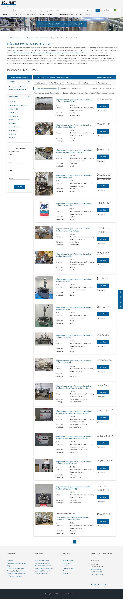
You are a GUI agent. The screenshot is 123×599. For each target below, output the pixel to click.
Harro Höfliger (25, 53)
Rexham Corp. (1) (14, 127)
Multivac (43, 53)
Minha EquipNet (68, 560)
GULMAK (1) (12, 113)
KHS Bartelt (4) (13, 116)
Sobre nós (10, 560)
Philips (84, 53)
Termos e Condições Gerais (16, 571)
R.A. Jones (17, 53)
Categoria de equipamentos (17, 38)
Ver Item (103, 106)
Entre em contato (68, 568)
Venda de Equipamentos (43, 566)
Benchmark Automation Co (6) (18, 105)
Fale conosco (67, 563)
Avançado (90, 11)
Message (11, 178)
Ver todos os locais (97, 575)
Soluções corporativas (42, 560)
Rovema (78, 53)
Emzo (37, 53)
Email (10, 162)
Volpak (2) (12, 138)
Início (6, 38)
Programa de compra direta (44, 568)
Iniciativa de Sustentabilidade (16, 563)
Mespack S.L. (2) (14, 120)
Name (10, 155)
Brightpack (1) (13, 109)
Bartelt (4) (12, 102)
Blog (8, 566)
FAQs (64, 571)
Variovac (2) (12, 134)
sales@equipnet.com (98, 569)
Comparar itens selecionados (46, 89)
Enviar (19, 187)
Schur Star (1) (13, 130)
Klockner (66, 53)
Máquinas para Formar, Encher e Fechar (38, 38)
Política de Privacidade (14, 576)
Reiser (48, 53)
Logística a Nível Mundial (43, 571)
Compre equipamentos (42, 563)
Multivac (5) (12, 123)
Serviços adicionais (41, 574)
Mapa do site (67, 574)
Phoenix (72, 53)
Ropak (33, 53)
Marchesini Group (56, 53)
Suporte (65, 566)
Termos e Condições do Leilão (16, 574)
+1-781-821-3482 (96, 572)
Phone (11, 170)
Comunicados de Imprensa (15, 568)
